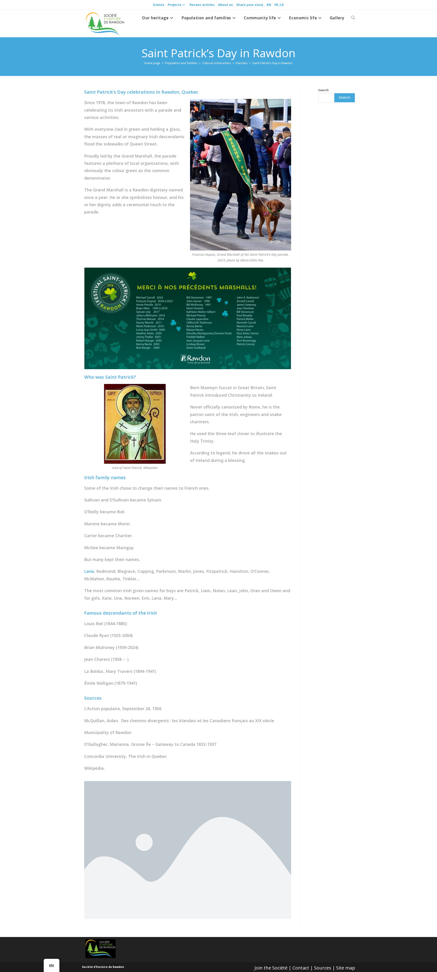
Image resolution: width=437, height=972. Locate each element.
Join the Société (270, 968)
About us (225, 5)
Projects (174, 5)
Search (323, 90)
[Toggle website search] (353, 18)
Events (158, 5)
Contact (300, 968)
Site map (345, 968)
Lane (89, 571)
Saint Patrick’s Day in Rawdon (272, 63)
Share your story (249, 5)
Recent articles (202, 5)
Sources (322, 968)
